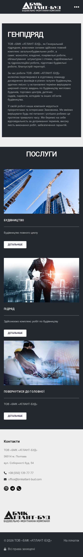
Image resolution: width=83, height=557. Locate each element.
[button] (15, 244)
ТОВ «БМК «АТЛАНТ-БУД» (33, 540)
